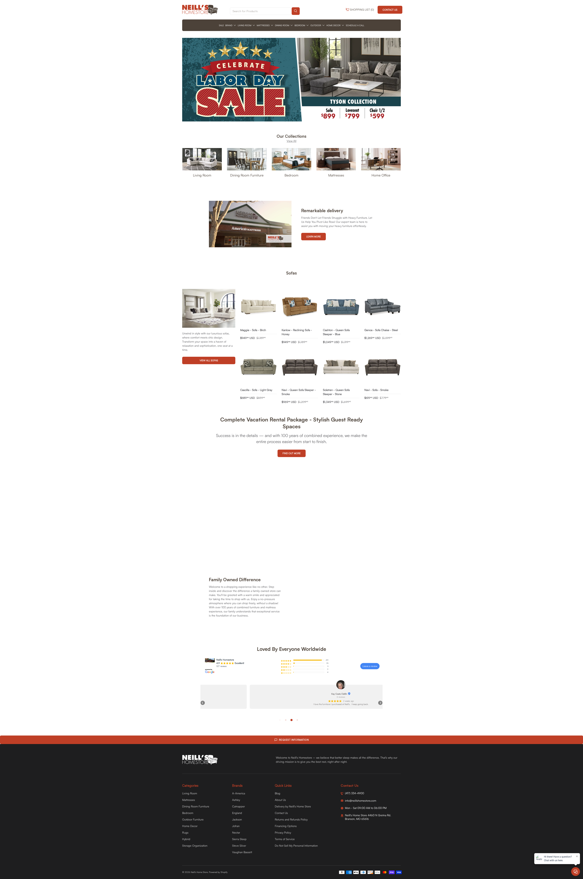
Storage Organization (194, 845)
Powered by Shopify (218, 872)
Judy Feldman (289, 693)
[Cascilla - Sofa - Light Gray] (258, 367)
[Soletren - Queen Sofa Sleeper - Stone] (341, 367)
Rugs (185, 832)
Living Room (202, 175)
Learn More (313, 236)
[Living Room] (202, 159)
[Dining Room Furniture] (246, 159)
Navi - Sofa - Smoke (376, 390)
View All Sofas (209, 360)
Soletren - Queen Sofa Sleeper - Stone (336, 392)
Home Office (381, 175)
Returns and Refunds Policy (291, 819)
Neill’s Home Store (199, 872)
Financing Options (286, 826)
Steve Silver (239, 845)
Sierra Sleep (239, 839)
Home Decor (190, 826)
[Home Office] (381, 159)
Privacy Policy (283, 832)
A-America (238, 793)
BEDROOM (300, 25)
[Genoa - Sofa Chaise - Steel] (382, 307)
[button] (202, 703)
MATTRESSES (263, 25)
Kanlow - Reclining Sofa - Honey (297, 332)
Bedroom (291, 175)
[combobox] (265, 11)
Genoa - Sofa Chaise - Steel (381, 330)
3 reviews (291, 697)
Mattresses (336, 175)
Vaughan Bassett (242, 852)
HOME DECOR (333, 25)
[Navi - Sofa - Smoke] (382, 367)
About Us (280, 799)
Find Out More (292, 453)
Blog (277, 793)
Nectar (236, 832)
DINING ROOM (282, 25)
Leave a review (370, 666)
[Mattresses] (336, 159)
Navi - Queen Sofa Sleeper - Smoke (299, 392)
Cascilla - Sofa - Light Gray (256, 390)
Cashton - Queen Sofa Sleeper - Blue (336, 332)
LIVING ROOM (244, 25)
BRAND (228, 25)
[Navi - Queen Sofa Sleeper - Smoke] (300, 367)
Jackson (237, 819)
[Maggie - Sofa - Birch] (258, 307)
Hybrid (186, 839)
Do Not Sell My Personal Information (296, 845)
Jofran (236, 826)
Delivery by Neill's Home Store (293, 806)
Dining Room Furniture (247, 175)
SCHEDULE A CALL (355, 25)
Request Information (294, 739)
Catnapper (238, 806)
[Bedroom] (291, 159)
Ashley (236, 799)
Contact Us (390, 9)
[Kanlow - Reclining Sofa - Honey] (300, 307)
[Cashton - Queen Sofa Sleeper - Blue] (341, 307)
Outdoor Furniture (193, 819)
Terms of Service (285, 839)
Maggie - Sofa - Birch (253, 330)
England (237, 813)
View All (291, 141)
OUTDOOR (315, 25)
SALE (221, 25)
